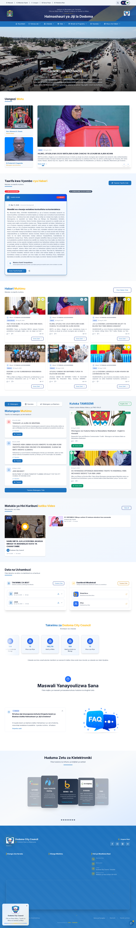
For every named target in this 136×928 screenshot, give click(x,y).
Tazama (18, 434)
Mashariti (112, 918)
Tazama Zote (59, 583)
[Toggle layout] (27, 905)
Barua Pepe (47, 3)
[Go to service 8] (74, 819)
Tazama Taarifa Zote (121, 183)
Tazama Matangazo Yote (35, 490)
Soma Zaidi (41, 164)
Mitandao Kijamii (23, 3)
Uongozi (35, 3)
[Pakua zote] (58, 593)
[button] (35, 720)
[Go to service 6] (70, 819)
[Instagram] (117, 844)
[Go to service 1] (61, 819)
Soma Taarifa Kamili (15, 271)
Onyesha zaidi (17, 728)
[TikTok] (123, 844)
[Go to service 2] (63, 819)
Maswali (10, 3)
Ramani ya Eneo (125, 918)
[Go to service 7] (72, 819)
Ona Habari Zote (122, 290)
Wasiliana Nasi (60, 3)
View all (126, 508)
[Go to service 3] (65, 819)
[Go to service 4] (67, 819)
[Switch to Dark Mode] (118, 3)
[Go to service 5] (68, 819)
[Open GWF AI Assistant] (131, 923)
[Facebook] (112, 844)
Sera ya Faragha (99, 918)
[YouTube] (128, 844)
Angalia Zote (124, 404)
